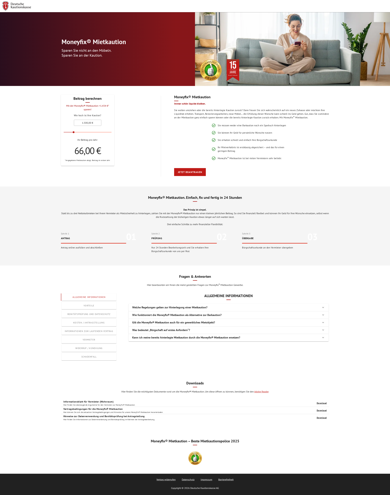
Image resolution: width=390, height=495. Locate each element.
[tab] (89, 297)
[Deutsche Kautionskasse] (16, 6)
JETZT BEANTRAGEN (190, 172)
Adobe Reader (261, 391)
